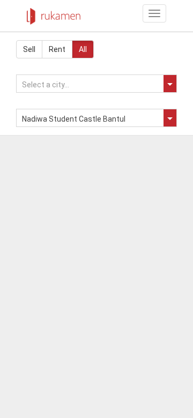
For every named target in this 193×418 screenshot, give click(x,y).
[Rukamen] (53, 13)
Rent (57, 49)
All (83, 49)
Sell (29, 49)
